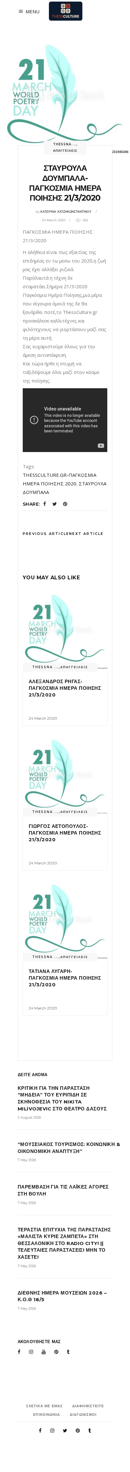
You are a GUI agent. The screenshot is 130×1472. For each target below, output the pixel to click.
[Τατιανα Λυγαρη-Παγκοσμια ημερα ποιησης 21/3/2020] (65, 919)
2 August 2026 (29, 1117)
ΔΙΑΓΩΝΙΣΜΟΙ (83, 1414)
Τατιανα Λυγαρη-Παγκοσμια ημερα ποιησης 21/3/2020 (65, 978)
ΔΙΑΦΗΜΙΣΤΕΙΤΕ (88, 1406)
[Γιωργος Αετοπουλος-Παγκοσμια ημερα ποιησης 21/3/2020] (65, 774)
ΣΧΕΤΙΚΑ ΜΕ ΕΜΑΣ (44, 1406)
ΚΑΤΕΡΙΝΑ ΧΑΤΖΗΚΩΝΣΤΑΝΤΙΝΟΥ (66, 212)
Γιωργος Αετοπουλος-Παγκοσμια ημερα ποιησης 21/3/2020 (65, 833)
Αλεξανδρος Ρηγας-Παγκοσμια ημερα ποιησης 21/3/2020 (65, 688)
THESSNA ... (64, 144)
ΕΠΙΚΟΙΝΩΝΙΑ (46, 1414)
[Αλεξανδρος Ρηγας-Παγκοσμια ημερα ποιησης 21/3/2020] (65, 629)
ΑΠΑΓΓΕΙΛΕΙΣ (65, 151)
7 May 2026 (27, 1160)
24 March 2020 (53, 220)
